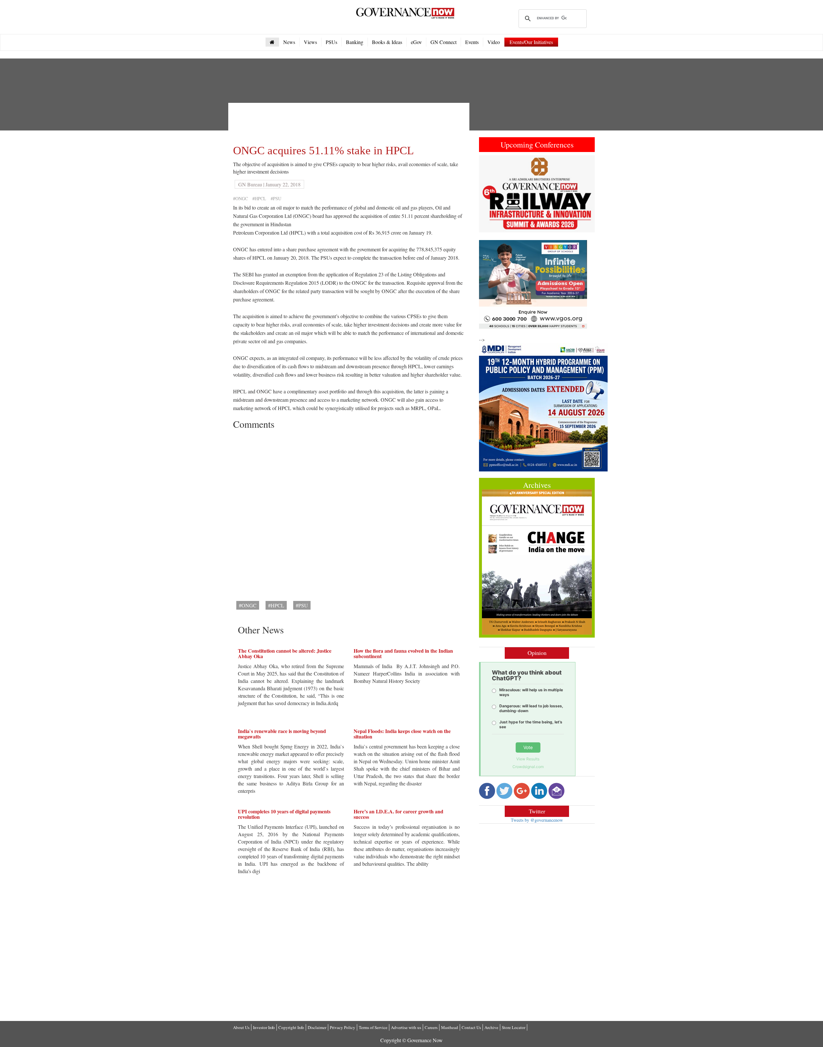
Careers (431, 1027)
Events (472, 42)
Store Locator (513, 1027)
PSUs (331, 42)
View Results (527, 758)
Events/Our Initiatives (531, 42)
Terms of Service (373, 1027)
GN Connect (443, 42)
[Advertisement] (350, 122)
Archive (491, 1027)
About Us (241, 1027)
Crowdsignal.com (528, 766)
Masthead (449, 1027)
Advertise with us (406, 1027)
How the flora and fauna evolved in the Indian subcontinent (403, 653)
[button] (487, 193)
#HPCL (259, 198)
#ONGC (240, 198)
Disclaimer (317, 1027)
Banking (354, 42)
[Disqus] (349, 513)
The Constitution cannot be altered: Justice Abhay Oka (284, 653)
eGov (416, 42)
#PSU (276, 198)
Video (493, 42)
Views (310, 42)
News (289, 42)
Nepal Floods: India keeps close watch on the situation (402, 733)
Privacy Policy (342, 1027)
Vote (528, 747)
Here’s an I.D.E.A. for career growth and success (398, 814)
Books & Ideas (387, 42)
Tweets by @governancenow (537, 820)
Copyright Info (291, 1027)
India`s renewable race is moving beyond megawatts (282, 733)
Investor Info (264, 1027)
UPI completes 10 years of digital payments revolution (284, 814)
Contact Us (471, 1027)
